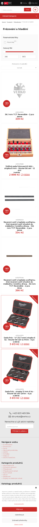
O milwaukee (7, 444)
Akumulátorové (8, 465)
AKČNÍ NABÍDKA (9, 457)
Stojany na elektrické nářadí (12, 478)
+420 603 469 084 (21, 413)
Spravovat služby (19, 504)
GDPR (5, 452)
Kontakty (6, 454)
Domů (4, 22)
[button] (36, 488)
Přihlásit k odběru (19, 431)
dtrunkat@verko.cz (21, 416)
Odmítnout (19, 515)
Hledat (27, 9)
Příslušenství (17, 22)
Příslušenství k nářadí (10, 471)
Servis (5, 448)
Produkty (9, 22)
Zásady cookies (18, 524)
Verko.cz (6, 456)
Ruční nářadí (7, 473)
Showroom (7, 446)
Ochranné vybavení (9, 467)
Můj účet (34, 3)
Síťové (5, 475)
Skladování (6, 476)
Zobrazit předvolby (19, 520)
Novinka (10, 42)
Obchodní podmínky (10, 450)
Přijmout (19, 509)
